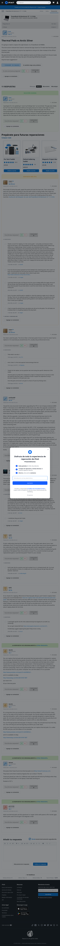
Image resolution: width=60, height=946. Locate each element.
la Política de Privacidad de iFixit (36, 488)
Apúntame (30, 483)
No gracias (30, 495)
